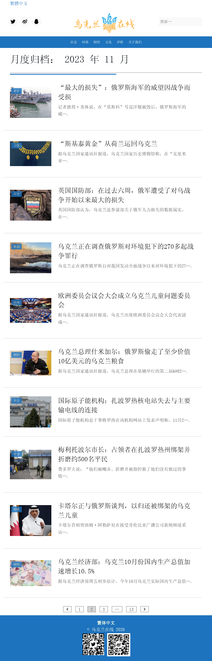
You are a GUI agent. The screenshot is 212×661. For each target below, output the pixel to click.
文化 (108, 42)
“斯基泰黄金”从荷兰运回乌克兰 (107, 143)
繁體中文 (19, 3)
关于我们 (135, 42)
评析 (120, 42)
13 (131, 609)
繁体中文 (106, 623)
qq (34, 20)
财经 (97, 42)
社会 (73, 42)
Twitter (12, 22)
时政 (85, 42)
